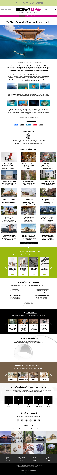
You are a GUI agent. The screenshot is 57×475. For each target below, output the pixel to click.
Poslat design (49, 459)
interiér (26, 15)
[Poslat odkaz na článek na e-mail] (41, 124)
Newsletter (35, 460)
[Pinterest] (30, 420)
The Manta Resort (31, 121)
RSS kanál (35, 457)
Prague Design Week (38, 387)
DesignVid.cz (31, 312)
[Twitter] (26, 420)
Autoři (21, 459)
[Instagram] (22, 420)
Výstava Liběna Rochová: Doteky (42, 295)
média (42, 15)
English (49, 460)
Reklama (8, 459)
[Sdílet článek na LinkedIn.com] (28, 124)
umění (46, 15)
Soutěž (49, 457)
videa (6, 9)
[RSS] (39, 420)
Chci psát (8, 460)
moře (36, 117)
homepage (12, 15)
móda (35, 15)
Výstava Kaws (15, 289)
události (16, 15)
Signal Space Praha (28, 302)
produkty (31, 15)
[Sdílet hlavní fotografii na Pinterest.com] (35, 124)
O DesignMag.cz (21, 457)
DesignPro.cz (37, 365)
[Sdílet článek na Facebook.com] (16, 124)
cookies (39, 469)
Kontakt (8, 457)
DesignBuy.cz (35, 251)
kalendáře (35, 282)
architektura (21, 15)
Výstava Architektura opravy (42, 289)
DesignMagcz (31, 429)
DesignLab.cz (31, 472)
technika (38, 15)
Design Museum (32, 338)
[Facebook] (18, 420)
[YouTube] (35, 420)
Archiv (21, 460)
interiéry (9, 9)
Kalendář (35, 459)
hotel (33, 117)
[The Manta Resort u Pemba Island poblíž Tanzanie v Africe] (28, 42)
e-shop (2, 9)
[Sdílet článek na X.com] (22, 124)
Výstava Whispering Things (15, 295)
